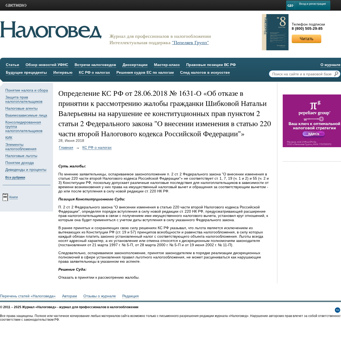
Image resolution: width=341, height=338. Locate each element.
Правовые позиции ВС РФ (211, 65)
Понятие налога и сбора (26, 90)
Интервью (62, 72)
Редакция (130, 296)
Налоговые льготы (21, 156)
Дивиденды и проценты (25, 169)
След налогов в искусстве (205, 72)
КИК (8, 137)
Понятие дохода (19, 162)
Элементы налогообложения (20, 146)
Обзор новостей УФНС (47, 65)
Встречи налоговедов (95, 65)
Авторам (69, 296)
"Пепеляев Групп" (190, 42)
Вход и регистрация (312, 3)
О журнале (330, 65)
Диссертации (135, 65)
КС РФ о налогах (94, 72)
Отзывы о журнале (99, 296)
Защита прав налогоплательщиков (23, 99)
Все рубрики (15, 177)
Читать (306, 38)
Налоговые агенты (21, 108)
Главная (66, 147)
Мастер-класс (167, 65)
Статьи (12, 65)
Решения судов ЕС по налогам (145, 72)
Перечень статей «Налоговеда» (28, 296)
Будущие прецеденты (26, 72)
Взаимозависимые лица (26, 115)
